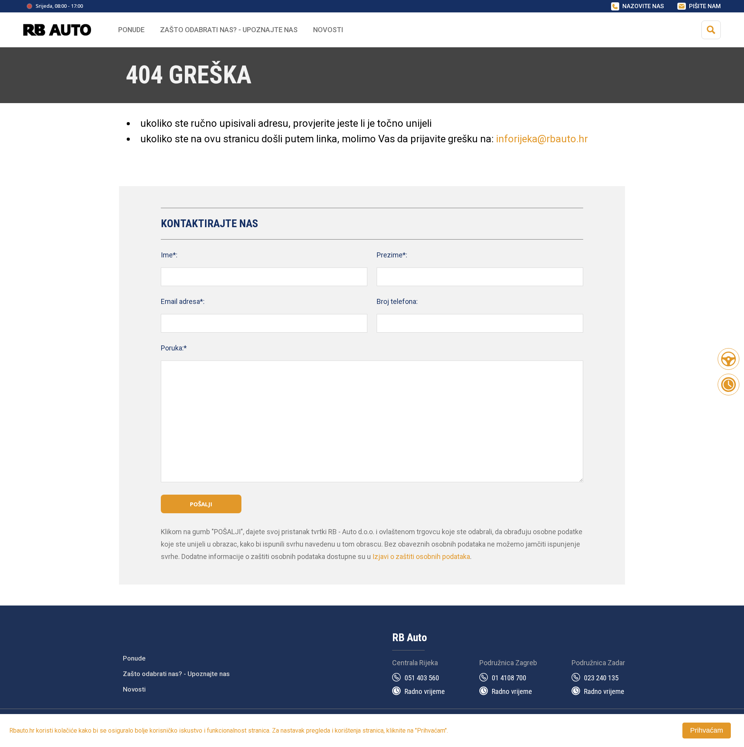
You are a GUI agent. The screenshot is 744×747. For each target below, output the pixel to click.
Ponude (134, 658)
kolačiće (66, 730)
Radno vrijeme (425, 691)
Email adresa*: (183, 301)
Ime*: (169, 255)
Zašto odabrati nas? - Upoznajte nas (176, 674)
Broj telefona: (397, 301)
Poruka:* (174, 348)
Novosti (328, 30)
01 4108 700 (509, 677)
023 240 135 (601, 677)
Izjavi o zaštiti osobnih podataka (421, 556)
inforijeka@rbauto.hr (542, 139)
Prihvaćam (706, 730)
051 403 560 (422, 677)
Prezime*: (392, 255)
